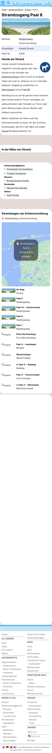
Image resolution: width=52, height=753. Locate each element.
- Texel (30, 723)
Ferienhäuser (8, 679)
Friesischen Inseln (36, 660)
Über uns (31, 732)
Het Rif (26, 89)
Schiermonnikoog (10, 76)
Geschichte (33, 670)
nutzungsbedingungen (24, 747)
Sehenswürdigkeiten (12, 705)
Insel (4, 643)
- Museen (6, 709)
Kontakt (31, 740)
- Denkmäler (8, 712)
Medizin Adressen (36, 686)
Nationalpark (8, 89)
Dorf (29, 650)
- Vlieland (32, 719)
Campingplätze (9, 676)
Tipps (4, 646)
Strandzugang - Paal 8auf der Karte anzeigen (27, 250)
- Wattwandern (9, 737)
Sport (4, 726)
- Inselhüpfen (33, 664)
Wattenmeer (33, 667)
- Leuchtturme (9, 716)
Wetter (5, 653)
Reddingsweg (25, 39)
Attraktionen (8, 719)
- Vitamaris (7, 672)
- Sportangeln (9, 740)
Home (4, 634)
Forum (30, 690)
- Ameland (32, 712)
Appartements (9, 662)
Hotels (5, 690)
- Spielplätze (8, 723)
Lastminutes (8, 693)
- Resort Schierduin (11, 669)
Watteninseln (33, 709)
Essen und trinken (36, 634)
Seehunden (33, 657)
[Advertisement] (26, 140)
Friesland (32, 702)
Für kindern (7, 650)
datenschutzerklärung (41, 747)
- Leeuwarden (34, 705)
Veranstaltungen (35, 637)
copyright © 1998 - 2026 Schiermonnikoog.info (25, 750)
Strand (5, 131)
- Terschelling (34, 716)
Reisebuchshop (35, 693)
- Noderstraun (9, 665)
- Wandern (7, 733)
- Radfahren (8, 730)
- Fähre (31, 683)
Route (30, 679)
